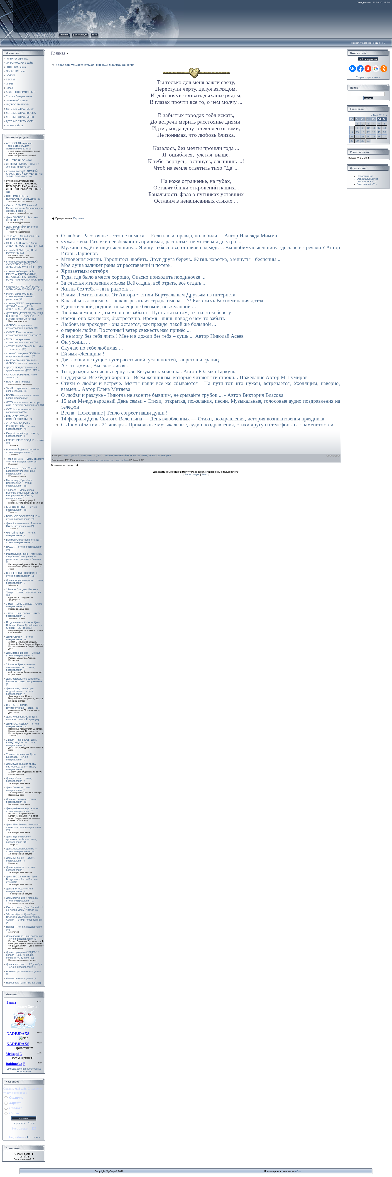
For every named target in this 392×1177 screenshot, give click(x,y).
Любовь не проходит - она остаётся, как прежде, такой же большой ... (138, 324)
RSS (382, 43)
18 (373, 132)
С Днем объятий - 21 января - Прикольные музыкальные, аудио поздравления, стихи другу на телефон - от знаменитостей (197, 424)
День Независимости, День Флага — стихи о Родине (22, 718)
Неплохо (15, 1107)
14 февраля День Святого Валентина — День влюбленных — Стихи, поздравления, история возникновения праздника (192, 419)
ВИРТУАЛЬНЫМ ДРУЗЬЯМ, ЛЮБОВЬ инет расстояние (22, 362)
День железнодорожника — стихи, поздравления (21, 850)
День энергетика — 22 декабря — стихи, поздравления (24, 965)
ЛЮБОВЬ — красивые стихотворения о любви (19, 326)
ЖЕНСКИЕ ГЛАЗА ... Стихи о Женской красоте (22, 165)
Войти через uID (368, 59)
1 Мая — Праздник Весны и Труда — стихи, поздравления (23, 590)
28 (351, 140)
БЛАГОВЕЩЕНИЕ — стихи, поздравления (21, 508)
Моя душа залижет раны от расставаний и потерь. (116, 265)
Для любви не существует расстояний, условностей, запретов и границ (140, 360)
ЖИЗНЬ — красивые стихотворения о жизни (19, 340)
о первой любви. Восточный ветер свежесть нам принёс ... (126, 330)
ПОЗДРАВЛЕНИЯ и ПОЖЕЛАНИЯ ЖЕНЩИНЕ (21, 197)
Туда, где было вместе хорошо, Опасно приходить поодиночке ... (133, 277)
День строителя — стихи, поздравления (20, 868)
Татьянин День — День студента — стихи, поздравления (25, 460)
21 (351, 136)
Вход (94, 34)
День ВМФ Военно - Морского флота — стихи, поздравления (23, 826)
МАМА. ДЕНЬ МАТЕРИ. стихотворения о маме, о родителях (20, 296)
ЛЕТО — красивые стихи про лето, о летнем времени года (23, 403)
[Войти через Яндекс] (368, 68)
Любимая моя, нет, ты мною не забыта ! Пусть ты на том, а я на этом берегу (146, 312)
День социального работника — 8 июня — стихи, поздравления (24, 680)
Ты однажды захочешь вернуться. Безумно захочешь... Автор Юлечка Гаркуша (149, 371)
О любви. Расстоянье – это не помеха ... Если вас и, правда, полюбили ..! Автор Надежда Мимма (169, 235)
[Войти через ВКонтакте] (352, 68)
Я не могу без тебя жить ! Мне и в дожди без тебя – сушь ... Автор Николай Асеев (152, 336)
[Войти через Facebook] (360, 68)
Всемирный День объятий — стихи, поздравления (22, 451)
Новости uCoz (365, 176)
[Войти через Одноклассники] (383, 68)
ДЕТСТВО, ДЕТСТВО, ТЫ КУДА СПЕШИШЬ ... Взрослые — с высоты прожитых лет (24, 316)
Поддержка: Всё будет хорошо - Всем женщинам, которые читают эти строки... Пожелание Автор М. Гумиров (184, 377)
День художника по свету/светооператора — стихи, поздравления (21, 766)
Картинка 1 (79, 218)
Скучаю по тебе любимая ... (92, 348)
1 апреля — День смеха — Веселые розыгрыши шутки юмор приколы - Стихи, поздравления (22, 494)
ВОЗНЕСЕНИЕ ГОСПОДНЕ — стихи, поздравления (23, 574)
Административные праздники (23, 971)
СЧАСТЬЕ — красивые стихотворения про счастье (22, 333)
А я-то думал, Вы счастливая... (95, 365)
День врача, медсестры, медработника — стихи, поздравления (20, 691)
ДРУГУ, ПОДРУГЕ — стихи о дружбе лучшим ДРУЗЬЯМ (22, 369)
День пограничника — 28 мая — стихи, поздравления (24, 654)
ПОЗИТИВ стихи (16, 381)
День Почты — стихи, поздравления (18, 789)
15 (357, 132)
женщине (115, 460)
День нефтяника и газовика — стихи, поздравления (23, 899)
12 (379, 128)
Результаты (19, 1123)
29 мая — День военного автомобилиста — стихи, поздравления (20, 667)
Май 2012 (378, 115)
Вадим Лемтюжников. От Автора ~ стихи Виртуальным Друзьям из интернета (148, 295)
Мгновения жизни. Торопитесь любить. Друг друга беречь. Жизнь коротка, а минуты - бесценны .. (170, 259)
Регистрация (80, 34)
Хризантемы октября (84, 271)
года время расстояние (99, 460)
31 (368, 140)
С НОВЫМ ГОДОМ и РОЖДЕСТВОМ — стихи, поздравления (20, 426)
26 (379, 136)
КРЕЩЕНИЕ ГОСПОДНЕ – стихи (25, 440)
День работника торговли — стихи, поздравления (22, 809)
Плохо (14, 1113)
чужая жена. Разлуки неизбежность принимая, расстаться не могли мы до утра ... (151, 241)
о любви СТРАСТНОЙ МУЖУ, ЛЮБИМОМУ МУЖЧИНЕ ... (23, 288)
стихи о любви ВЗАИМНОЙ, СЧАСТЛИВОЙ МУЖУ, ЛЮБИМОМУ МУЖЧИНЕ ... (22, 264)
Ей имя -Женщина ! (83, 354)
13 (384, 128)
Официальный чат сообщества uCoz (367, 180)
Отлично (16, 1097)
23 (362, 136)
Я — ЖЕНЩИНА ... (17, 159)
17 (368, 132)
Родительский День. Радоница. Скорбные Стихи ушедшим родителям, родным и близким (24, 556)
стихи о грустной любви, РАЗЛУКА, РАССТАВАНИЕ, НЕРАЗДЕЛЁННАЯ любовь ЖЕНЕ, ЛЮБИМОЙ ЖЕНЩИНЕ (24, 184)
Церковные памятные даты (22, 982)
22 (357, 136)
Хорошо (15, 1102)
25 (373, 136)
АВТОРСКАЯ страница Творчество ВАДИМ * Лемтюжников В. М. (19, 146)
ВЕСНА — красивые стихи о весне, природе (22, 396)
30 (362, 140)
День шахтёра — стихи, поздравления (20, 890)
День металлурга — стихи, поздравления (21, 800)
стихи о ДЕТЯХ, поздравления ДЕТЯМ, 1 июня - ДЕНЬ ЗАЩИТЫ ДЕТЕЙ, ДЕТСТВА (23, 306)
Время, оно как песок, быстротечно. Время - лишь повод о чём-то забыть (143, 318)
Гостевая (33, 1137)
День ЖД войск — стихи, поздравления (20, 859)
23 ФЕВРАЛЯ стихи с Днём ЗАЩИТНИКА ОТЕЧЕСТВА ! (22, 244)
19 (379, 132)
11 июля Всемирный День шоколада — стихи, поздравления (21, 757)
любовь (125, 460)
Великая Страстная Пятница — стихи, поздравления (24, 541)
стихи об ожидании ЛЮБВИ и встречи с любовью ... (23, 355)
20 (384, 132)
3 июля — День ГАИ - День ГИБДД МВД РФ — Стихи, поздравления (21, 742)
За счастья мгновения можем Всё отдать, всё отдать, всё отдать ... (134, 283)
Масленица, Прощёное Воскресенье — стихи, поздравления (19, 483)
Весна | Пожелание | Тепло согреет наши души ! (114, 413)
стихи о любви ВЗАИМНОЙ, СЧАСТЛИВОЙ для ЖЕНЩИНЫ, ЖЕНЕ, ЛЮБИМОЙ (24, 174)
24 (368, 136)
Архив (31, 1123)
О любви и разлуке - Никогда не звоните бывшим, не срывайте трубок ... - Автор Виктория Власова (172, 395)
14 (351, 132)
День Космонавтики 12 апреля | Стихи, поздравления (24, 524)
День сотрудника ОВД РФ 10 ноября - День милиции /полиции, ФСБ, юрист (22, 955)
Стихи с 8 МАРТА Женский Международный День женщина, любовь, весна (24, 208)
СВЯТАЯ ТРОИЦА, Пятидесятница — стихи (20, 706)
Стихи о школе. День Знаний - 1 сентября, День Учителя (24, 908)
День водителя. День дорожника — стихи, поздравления (24, 937)
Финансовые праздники (19, 978)
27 (384, 136)
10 (368, 128)
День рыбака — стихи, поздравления (19, 779)
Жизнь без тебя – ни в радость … (98, 289)
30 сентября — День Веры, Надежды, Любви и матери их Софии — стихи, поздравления (24, 917)
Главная (64, 34)
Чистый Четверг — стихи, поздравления (21, 534)
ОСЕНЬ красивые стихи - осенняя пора (21, 410)
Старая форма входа (368, 77)
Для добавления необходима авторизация (24, 1070)
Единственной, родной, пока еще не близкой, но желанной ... (128, 306)
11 (373, 128)
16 (362, 132)
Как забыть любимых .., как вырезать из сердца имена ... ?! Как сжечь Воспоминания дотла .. (164, 300)
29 (357, 140)
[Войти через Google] (376, 68)
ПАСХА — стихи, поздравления (24, 546)
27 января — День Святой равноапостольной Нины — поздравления (22, 471)
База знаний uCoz (367, 184)
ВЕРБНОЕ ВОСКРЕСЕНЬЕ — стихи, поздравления (23, 517)
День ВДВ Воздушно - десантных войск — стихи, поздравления (21, 839)
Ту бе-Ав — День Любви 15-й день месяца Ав (22, 237)
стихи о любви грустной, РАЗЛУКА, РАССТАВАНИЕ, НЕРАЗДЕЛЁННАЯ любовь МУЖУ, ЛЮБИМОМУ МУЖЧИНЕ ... (24, 277)
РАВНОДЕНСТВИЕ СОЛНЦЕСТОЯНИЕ (17, 417)
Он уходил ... (75, 342)
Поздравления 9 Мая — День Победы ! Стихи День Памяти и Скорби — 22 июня (24, 625)
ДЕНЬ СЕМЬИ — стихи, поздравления (19, 638)
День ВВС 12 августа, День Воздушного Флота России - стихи (22, 879)
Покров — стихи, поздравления (24, 926)
